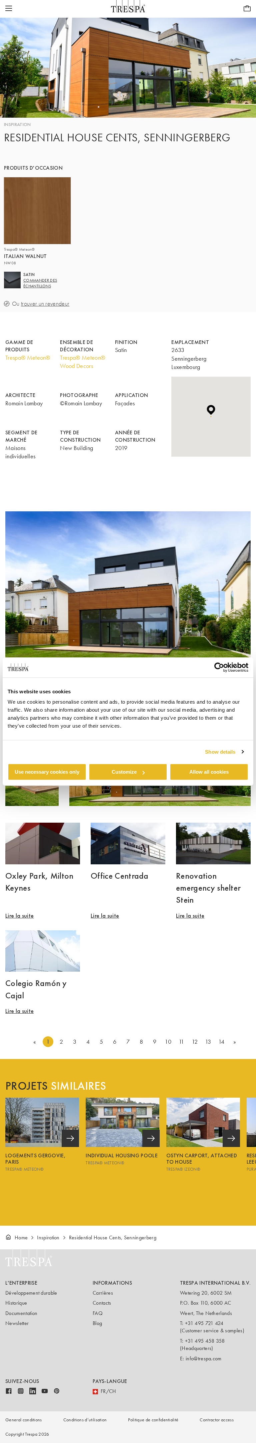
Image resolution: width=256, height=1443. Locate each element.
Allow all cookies (209, 772)
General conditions (23, 1420)
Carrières (103, 1293)
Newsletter (17, 1323)
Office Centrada (120, 875)
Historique (16, 1303)
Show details (220, 752)
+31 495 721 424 (204, 1323)
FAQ (98, 1313)
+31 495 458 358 (205, 1341)
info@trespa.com (204, 1358)
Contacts (102, 1303)
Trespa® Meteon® (27, 357)
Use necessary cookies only (47, 772)
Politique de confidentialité (153, 1420)
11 (181, 1041)
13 (208, 1041)
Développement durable (31, 1293)
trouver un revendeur (45, 303)
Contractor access (216, 1420)
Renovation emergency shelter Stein (208, 888)
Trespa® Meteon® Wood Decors (82, 362)
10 (168, 1041)
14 (221, 1041)
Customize (124, 772)
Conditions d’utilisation (85, 1420)
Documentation (21, 1313)
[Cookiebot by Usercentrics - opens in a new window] (219, 667)
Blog (97, 1323)
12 (195, 1041)
